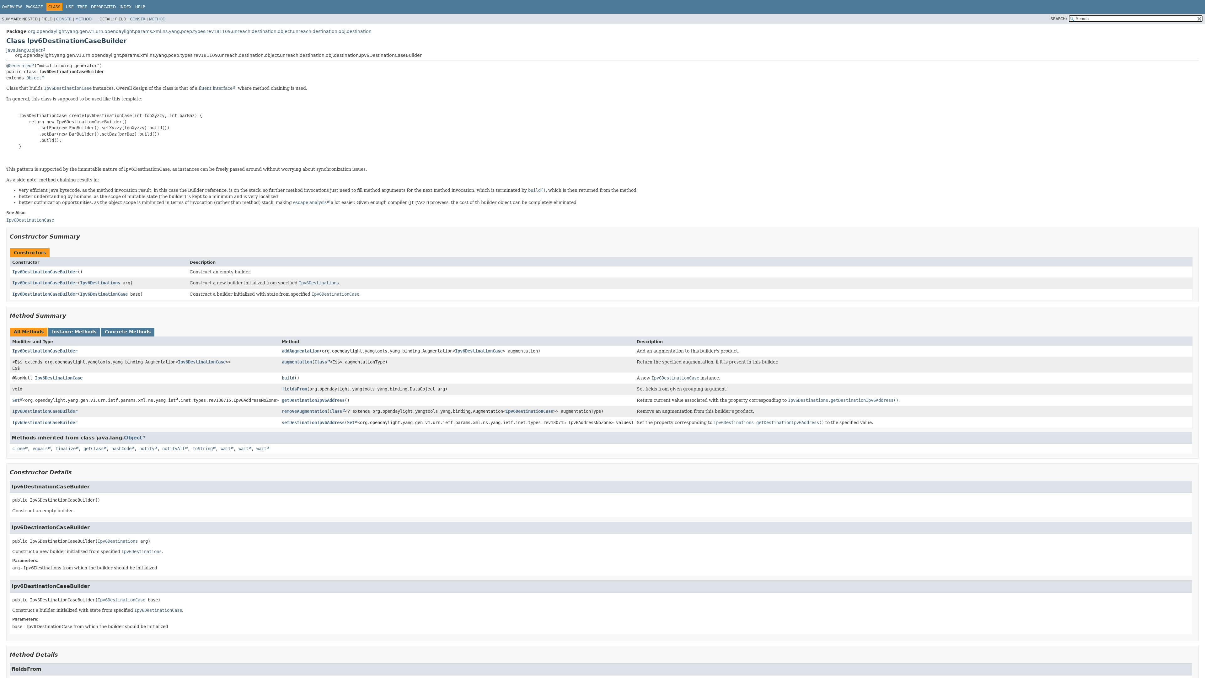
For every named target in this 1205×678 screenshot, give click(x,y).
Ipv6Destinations (100, 282)
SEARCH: (1059, 19)
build (288, 377)
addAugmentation (300, 350)
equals (40, 448)
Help (140, 7)
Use (70, 7)
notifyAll (173, 448)
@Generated (18, 65)
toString (203, 448)
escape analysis (310, 202)
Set (16, 400)
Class (320, 361)
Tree (82, 7)
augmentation (297, 361)
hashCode (121, 448)
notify (146, 448)
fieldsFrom (294, 388)
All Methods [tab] (29, 331)
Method (83, 19)
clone (18, 448)
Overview (12, 7)
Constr (64, 19)
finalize (66, 448)
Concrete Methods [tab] (128, 331)
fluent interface (216, 88)
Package (34, 7)
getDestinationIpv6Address (313, 400)
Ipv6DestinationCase (104, 294)
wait (226, 448)
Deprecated (103, 7)
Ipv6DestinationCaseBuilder (45, 271)
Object (33, 77)
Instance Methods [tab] (74, 331)
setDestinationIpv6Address (313, 422)
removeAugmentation (304, 411)
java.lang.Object (24, 50)
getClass (93, 448)
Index (125, 7)
